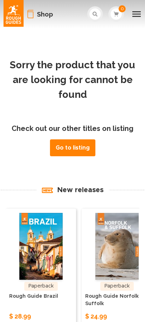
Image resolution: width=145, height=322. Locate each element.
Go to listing (73, 148)
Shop (45, 14)
